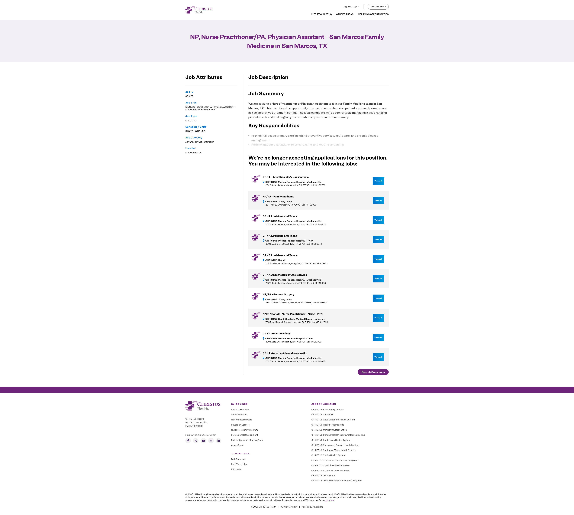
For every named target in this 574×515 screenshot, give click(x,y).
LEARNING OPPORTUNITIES (373, 14)
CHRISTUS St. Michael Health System (330, 465)
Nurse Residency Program (244, 430)
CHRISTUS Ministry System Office (329, 430)
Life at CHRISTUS (240, 409)
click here (330, 500)
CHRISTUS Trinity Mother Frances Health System (336, 480)
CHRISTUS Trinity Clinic (323, 475)
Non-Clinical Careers (241, 419)
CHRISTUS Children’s (322, 414)
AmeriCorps (237, 445)
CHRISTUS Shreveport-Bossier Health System (335, 445)
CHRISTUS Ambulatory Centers (327, 409)
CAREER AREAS (345, 14)
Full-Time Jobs (238, 459)
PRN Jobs (236, 469)
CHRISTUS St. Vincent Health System (330, 470)
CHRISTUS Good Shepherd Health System (333, 419)
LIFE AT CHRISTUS (321, 14)
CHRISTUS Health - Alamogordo (327, 424)
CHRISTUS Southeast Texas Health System (333, 450)
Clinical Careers (239, 414)
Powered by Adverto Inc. (312, 507)
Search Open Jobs (373, 372)
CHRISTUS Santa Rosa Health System (330, 440)
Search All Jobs (377, 6)
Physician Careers (240, 424)
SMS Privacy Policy (288, 507)
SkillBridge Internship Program (247, 440)
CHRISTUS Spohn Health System (328, 455)
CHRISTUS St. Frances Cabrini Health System (334, 460)
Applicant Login (350, 6)
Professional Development (244, 435)
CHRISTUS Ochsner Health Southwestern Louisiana (338, 435)
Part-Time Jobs (239, 464)
